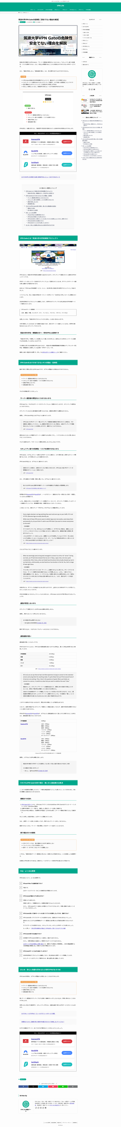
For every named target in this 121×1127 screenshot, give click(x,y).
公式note (85, 61)
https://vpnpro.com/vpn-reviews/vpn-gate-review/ (37, 543)
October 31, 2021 (41, 623)
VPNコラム (85, 49)
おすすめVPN (86, 26)
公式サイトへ (67, 142)
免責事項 (75, 1122)
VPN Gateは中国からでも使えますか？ (37, 216)
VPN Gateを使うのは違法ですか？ (36, 220)
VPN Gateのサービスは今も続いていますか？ (38, 222)
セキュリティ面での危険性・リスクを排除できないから (41, 199)
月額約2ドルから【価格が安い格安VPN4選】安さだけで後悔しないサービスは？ (42, 1022)
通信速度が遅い (31, 203)
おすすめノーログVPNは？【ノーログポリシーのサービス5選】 (38, 1013)
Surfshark (35, 162)
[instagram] (41, 1108)
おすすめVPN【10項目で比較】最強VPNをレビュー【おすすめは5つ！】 (40, 177)
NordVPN (34, 151)
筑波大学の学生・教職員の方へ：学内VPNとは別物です (41, 193)
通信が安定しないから (33, 201)
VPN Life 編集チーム (26, 1110)
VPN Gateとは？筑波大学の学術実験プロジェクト (39, 191)
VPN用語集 (85, 52)
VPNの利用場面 (86, 29)
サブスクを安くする (87, 37)
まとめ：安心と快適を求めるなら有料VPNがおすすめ (40, 225)
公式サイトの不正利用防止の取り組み (33, 944)
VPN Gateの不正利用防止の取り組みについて (36, 488)
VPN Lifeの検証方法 (55, 1105)
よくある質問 (47, 1122)
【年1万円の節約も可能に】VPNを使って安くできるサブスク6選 (48, 928)
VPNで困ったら (86, 46)
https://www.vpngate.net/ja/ (49, 270)
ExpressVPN (35, 139)
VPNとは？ (85, 43)
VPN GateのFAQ (29, 429)
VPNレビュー (22, 22)
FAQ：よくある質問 (31, 212)
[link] (36, 1108)
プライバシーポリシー (66, 1122)
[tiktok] (43, 1108)
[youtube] (45, 1108)
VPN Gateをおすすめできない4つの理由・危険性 (39, 195)
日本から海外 (86, 35)
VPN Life (60, 5)
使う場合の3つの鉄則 (33, 210)
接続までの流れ (31, 208)
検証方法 (59, 1122)
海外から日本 (86, 32)
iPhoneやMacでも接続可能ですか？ (36, 214)
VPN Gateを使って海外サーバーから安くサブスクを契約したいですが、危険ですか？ (48, 218)
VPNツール (85, 23)
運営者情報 (53, 1122)
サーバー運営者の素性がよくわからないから (38, 197)
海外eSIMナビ (86, 64)
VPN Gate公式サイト (27, 804)
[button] (23, 1086)
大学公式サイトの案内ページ (50, 352)
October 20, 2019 (43, 771)
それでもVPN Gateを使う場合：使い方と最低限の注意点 (41, 206)
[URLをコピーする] (73, 1086)
